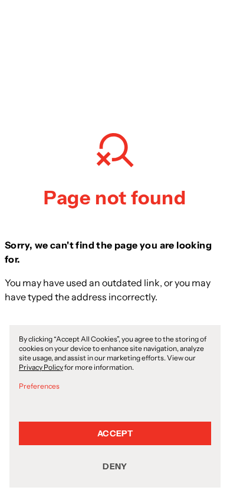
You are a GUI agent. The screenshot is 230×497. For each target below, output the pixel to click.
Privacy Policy (41, 367)
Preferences (39, 386)
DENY (115, 466)
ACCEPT (115, 433)
